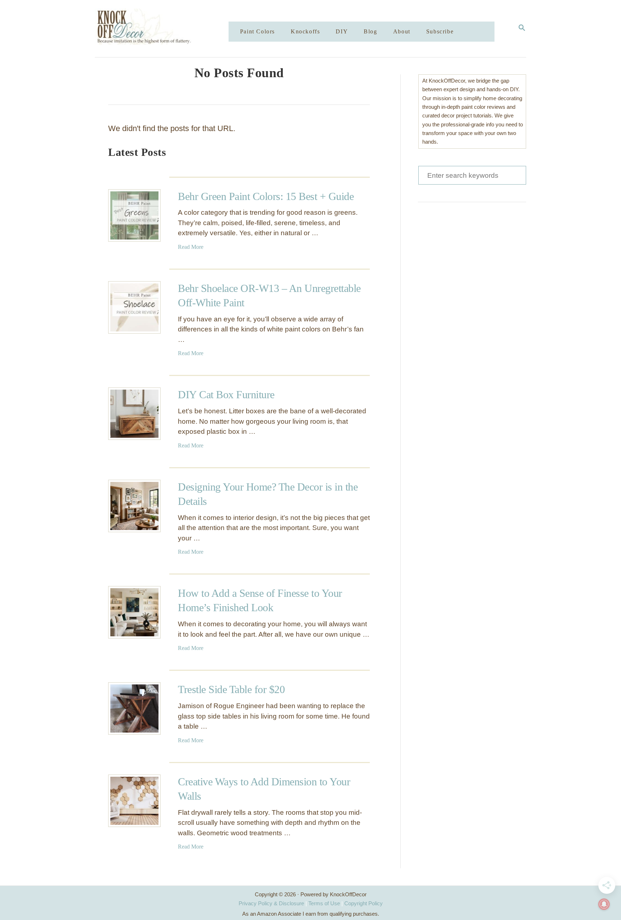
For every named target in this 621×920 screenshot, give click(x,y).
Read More (190, 247)
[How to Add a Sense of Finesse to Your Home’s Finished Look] (134, 612)
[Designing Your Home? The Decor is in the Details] (134, 506)
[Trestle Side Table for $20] (134, 708)
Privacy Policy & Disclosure (271, 903)
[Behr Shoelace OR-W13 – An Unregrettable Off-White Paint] (134, 307)
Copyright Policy (363, 903)
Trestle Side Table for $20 (231, 689)
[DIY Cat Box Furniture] (134, 413)
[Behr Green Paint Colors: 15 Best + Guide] (134, 215)
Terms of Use (324, 903)
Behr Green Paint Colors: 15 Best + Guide (266, 196)
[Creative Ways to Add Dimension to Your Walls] (134, 801)
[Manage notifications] (604, 904)
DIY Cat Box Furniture (226, 394)
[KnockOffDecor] (167, 28)
